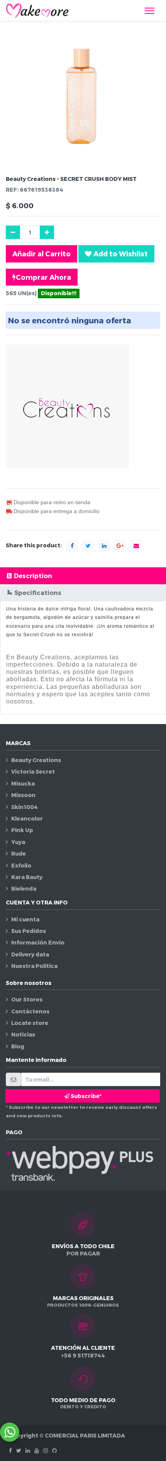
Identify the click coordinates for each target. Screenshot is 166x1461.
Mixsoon (23, 795)
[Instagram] (45, 1450)
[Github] (54, 1450)
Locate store (29, 1023)
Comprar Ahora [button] (43, 277)
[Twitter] (18, 1450)
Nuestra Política (34, 966)
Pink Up (22, 830)
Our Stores (26, 999)
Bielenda (23, 888)
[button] (116, 253)
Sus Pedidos (28, 931)
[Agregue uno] (47, 232)
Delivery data (30, 954)
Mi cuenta (25, 919)
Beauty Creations (36, 760)
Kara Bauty (26, 877)
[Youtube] (36, 1450)
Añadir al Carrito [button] (41, 253)
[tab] (83, 575)
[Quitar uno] (13, 232)
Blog (17, 1046)
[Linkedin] (27, 1450)
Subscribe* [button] (85, 1096)
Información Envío (37, 942)
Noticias (23, 1034)
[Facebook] (10, 1450)
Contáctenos (30, 1011)
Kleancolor (27, 818)
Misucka (23, 783)
